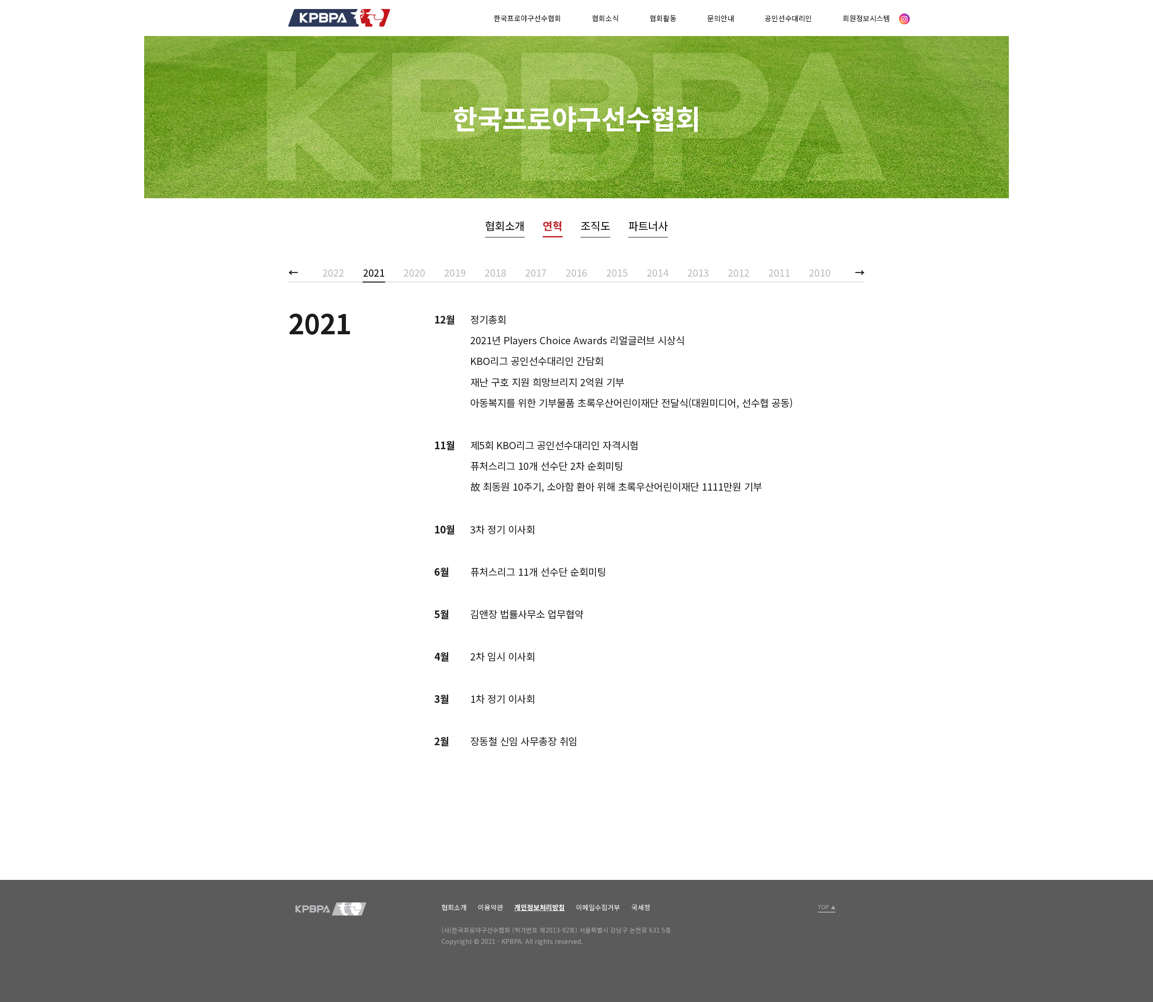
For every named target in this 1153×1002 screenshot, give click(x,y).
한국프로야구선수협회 (527, 18)
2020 (414, 272)
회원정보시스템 (866, 18)
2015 (617, 272)
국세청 (640, 907)
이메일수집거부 (598, 907)
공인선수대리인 (788, 18)
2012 (738, 272)
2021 (374, 272)
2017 (536, 272)
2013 (698, 272)
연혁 (553, 225)
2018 (495, 272)
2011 (779, 272)
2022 (333, 272)
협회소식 (605, 18)
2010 (820, 272)
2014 (657, 272)
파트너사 (648, 225)
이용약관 (490, 907)
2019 (455, 272)
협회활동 (662, 18)
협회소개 (505, 225)
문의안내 (720, 18)
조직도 (595, 225)
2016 (576, 272)
